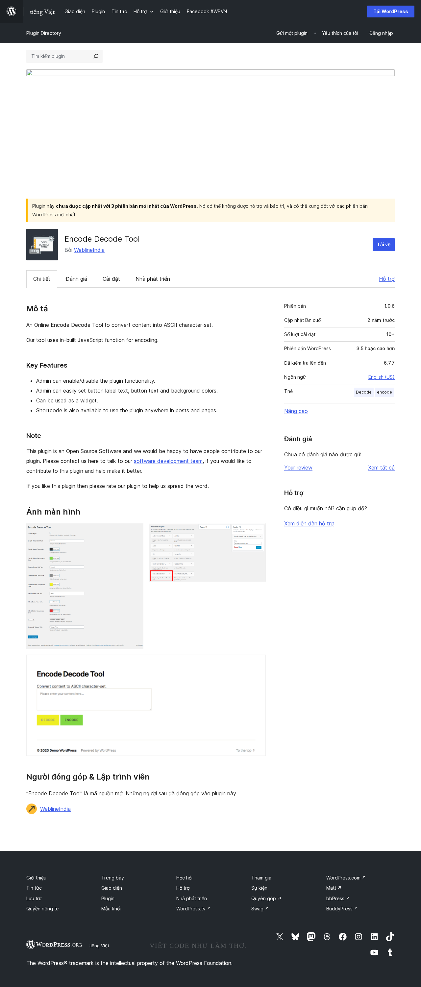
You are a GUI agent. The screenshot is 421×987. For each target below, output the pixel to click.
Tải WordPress (390, 11)
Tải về (383, 244)
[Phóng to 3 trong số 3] (257, 663)
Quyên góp (266, 898)
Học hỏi (184, 877)
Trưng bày (112, 877)
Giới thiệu (36, 877)
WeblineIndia (89, 250)
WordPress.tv (193, 908)
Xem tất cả (381, 467)
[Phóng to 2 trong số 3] (257, 532)
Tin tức (34, 888)
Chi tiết (41, 279)
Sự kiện (259, 888)
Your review (298, 467)
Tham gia (261, 877)
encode (384, 392)
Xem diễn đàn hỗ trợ (309, 523)
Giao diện (111, 888)
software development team (168, 461)
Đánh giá (76, 279)
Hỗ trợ (387, 279)
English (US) (381, 377)
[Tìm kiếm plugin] (96, 56)
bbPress (338, 898)
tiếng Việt (99, 945)
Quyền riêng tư (42, 908)
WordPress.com (346, 877)
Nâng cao (296, 411)
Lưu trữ (34, 898)
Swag (260, 908)
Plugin (107, 898)
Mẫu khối (111, 908)
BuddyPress (342, 908)
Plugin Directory (43, 33)
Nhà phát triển (153, 279)
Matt (334, 888)
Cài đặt (111, 279)
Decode (364, 392)
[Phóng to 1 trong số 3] (134, 532)
